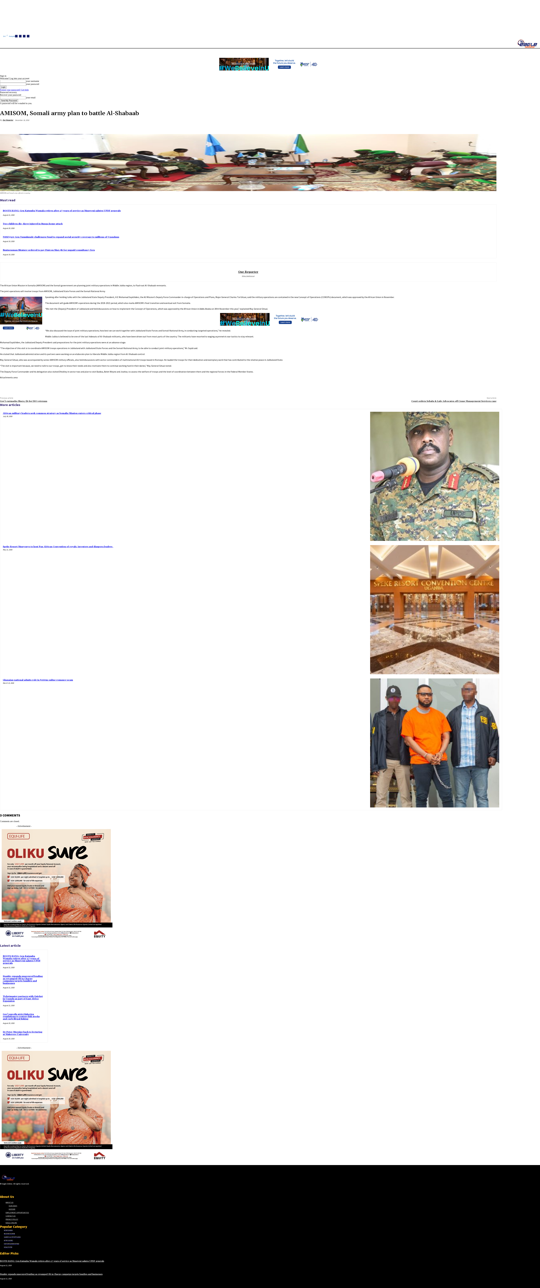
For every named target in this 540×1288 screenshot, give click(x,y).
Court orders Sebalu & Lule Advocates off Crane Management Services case (453, 401)
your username (32, 81)
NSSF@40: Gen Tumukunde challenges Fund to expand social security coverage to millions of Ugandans (61, 237)
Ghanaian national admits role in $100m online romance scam (38, 680)
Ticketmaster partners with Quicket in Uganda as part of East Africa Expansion (23, 998)
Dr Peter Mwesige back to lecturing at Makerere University (22, 1033)
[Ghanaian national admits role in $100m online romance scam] (434, 743)
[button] (133, 52)
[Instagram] (20, 36)
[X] (28, 36)
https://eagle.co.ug (248, 276)
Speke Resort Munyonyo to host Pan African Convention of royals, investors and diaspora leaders (58, 546)
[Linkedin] (24, 36)
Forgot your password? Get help (14, 90)
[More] (491, 127)
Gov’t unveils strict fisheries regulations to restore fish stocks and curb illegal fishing (21, 1016)
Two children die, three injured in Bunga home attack (33, 224)
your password (32, 84)
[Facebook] (16, 36)
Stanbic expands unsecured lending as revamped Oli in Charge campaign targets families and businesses (23, 980)
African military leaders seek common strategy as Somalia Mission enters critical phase (52, 413)
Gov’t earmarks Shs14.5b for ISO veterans (23, 401)
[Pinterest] (471, 127)
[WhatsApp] (481, 127)
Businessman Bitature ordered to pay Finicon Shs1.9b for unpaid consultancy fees (49, 250)
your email (30, 97)
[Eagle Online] (527, 44)
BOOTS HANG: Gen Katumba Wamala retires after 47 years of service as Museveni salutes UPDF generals (62, 210)
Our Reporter (8, 120)
